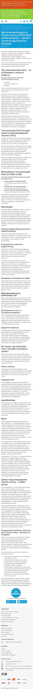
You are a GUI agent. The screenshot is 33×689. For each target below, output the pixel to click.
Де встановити (5, 632)
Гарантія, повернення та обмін (9, 617)
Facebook (23, 601)
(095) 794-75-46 (18, 661)
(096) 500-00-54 (10, 661)
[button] (30, 21)
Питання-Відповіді (6, 653)
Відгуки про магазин (6, 621)
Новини (3, 7)
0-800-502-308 (9, 642)
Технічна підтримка (6, 630)
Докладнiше (23, 17)
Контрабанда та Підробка (8, 655)
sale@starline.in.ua (11, 664)
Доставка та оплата (6, 613)
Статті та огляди (10, 7)
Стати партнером (6, 615)
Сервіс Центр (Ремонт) (7, 634)
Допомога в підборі (6, 628)
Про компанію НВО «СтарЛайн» (10, 611)
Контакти (3, 636)
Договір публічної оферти (8, 619)
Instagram (12, 601)
